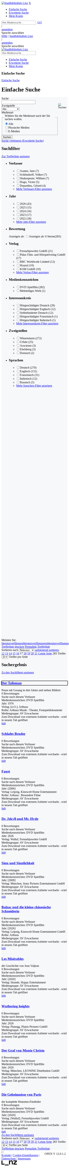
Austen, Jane (27, 170)
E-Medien (14, 131)
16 (17, 653)
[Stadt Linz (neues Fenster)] (9, 1164)
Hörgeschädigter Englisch (35, 309)
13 (6, 653)
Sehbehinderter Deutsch (34, 312)
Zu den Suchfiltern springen (17, 672)
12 (2, 653)
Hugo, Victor (27, 182)
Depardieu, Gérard (31, 185)
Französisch (27, 374)
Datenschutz (8, 1158)
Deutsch (24, 367)
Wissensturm (27, 338)
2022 (23, 218)
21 (36, 653)
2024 (23, 211)
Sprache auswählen (12, 32)
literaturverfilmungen (35, 643)
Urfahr (24, 341)
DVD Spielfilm (29, 287)
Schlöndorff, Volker (31, 174)
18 (25, 653)
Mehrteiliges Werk (30, 290)
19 (28, 653)
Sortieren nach (9, 650)
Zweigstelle (8, 105)
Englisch (25, 371)
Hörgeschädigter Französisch (37, 316)
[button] (63, 106)
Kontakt (6, 1155)
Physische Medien (18, 127)
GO (39, 22)
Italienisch (26, 378)
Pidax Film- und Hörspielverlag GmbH (42, 254)
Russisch (25, 382)
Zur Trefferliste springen (15, 156)
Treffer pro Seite (18, 656)
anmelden (7, 29)
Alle (10, 123)
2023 (23, 214)
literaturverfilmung (12, 643)
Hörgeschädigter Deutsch (34, 305)
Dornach (25, 353)
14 (10, 653)
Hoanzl (24, 265)
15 (14, 653)
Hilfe (4, 36)
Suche (5, 98)
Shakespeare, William (32, 178)
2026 (23, 203)
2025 (23, 207)
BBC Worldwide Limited (34, 261)
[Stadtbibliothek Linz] (14, 3)
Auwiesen (26, 345)
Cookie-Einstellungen (25, 1155)
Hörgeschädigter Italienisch (36, 320)
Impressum (24, 1158)
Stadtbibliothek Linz (21, 36)
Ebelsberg (25, 349)
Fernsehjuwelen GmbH (33, 251)
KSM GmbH (27, 269)
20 (32, 653)
